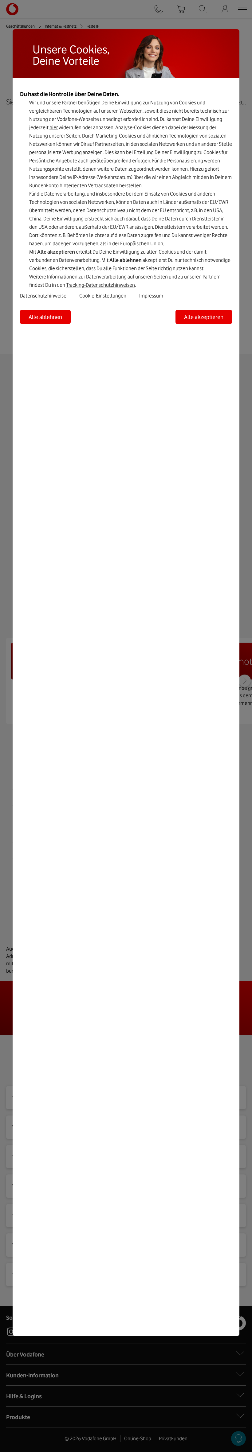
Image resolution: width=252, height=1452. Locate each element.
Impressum (151, 296)
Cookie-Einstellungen (102, 296)
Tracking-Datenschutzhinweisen (100, 285)
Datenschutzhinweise (43, 296)
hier (53, 127)
